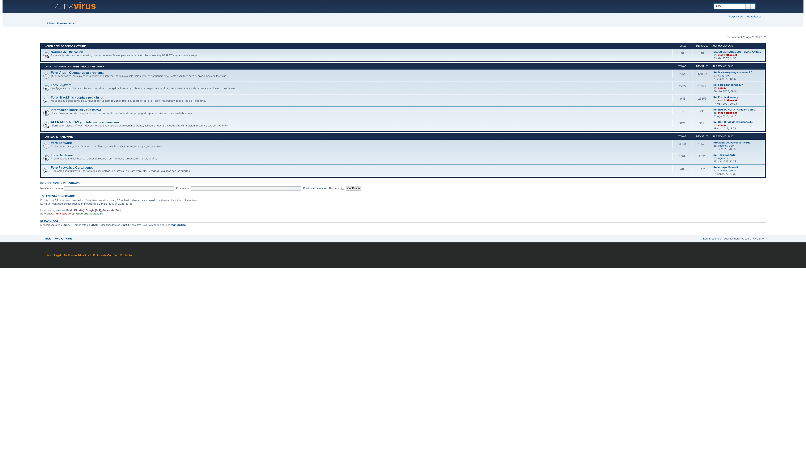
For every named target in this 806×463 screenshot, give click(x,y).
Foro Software (61, 143)
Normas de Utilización (67, 52)
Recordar (334, 188)
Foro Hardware (62, 155)
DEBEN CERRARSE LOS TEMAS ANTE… (737, 51)
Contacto (126, 255)
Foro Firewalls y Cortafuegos (72, 167)
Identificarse (50, 183)
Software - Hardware (59, 136)
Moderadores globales (89, 213)
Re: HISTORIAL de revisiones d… (733, 122)
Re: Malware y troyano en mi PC (732, 72)
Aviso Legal (53, 255)
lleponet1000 (726, 145)
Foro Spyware (61, 85)
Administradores (65, 213)
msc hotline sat (727, 55)
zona (75, 6)
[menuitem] (753, 17)
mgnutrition (178, 224)
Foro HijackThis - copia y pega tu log (77, 97)
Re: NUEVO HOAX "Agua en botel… (734, 109)
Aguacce (723, 158)
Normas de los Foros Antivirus (65, 46)
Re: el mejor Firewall (725, 167)
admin (722, 87)
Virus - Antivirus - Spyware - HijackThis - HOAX (74, 66)
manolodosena (727, 170)
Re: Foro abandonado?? (728, 84)
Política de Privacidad (77, 255)
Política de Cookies (105, 255)
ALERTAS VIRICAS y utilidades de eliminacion (85, 122)
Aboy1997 (724, 75)
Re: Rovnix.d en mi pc (726, 97)
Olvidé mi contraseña (315, 188)
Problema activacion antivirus (731, 142)
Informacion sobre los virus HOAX (76, 110)
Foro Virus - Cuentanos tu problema (77, 72)
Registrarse (72, 183)
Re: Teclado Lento (724, 155)
